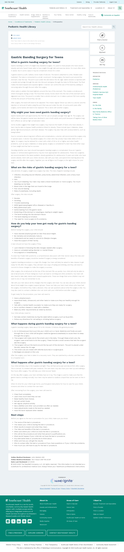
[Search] (120, 8)
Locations (98, 8)
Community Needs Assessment (106, 544)
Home (10, 22)
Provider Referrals (99, 2)
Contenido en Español (112, 15)
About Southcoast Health (48, 504)
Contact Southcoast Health (62, 533)
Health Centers (24, 15)
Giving (88, 2)
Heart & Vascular (72, 504)
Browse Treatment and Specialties (104, 504)
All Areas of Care (72, 521)
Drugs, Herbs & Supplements (36, 15)
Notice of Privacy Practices (33, 544)
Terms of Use (55, 488)
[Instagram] (24, 521)
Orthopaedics (57, 22)
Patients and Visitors (57, 8)
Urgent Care (113, 2)
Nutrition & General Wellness (46, 16)
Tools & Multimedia (91, 15)
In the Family (97, 108)
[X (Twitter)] (13, 521)
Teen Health (97, 98)
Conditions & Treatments (12, 15)
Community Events (46, 517)
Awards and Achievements (48, 507)
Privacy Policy (65, 488)
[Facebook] (8, 521)
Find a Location (98, 510)
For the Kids (97, 105)
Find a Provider (98, 507)
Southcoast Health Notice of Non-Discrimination (77, 544)
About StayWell (45, 488)
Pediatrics (96, 79)
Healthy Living (81, 15)
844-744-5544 (9, 2)
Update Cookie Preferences (102, 517)
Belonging (43, 510)
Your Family (57, 15)
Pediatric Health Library (43, 22)
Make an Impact (98, 514)
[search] (96, 27)
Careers (79, 2)
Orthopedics (70, 510)
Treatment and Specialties (80, 8)
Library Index (17, 38)
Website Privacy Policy (13, 544)
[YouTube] (30, 521)
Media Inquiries (44, 521)
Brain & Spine (71, 514)
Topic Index (16, 35)
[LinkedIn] (19, 521)
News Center (69, 15)
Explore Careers (35, 533)
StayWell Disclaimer (77, 488)
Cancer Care (70, 507)
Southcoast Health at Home (76, 517)
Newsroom (43, 524)
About (110, 8)
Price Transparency (51, 544)
